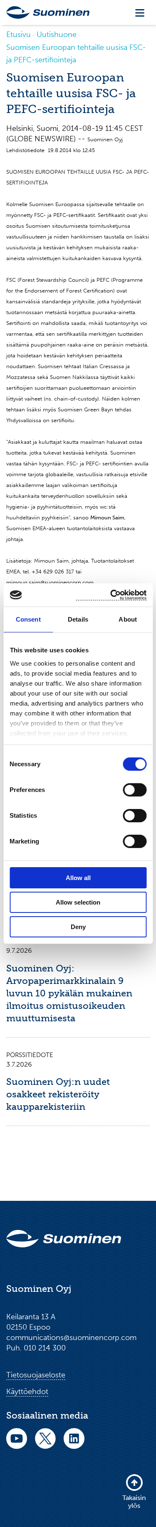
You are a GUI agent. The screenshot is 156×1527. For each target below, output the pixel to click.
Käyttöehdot (27, 1391)
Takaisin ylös (134, 1501)
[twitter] (45, 1444)
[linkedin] (74, 1444)
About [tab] (128, 619)
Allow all (78, 877)
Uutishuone (57, 34)
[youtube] (16, 1444)
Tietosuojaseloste (35, 1374)
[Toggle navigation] (140, 12)
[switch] (134, 790)
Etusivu (18, 34)
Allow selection (78, 902)
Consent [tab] (28, 619)
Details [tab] (78, 619)
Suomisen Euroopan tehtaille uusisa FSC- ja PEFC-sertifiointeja (76, 53)
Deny (78, 926)
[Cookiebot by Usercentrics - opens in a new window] (111, 594)
